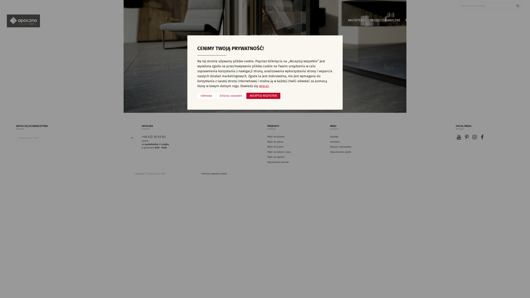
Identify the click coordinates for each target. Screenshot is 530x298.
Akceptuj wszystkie (263, 95)
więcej (264, 86)
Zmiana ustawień (231, 95)
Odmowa (206, 95)
